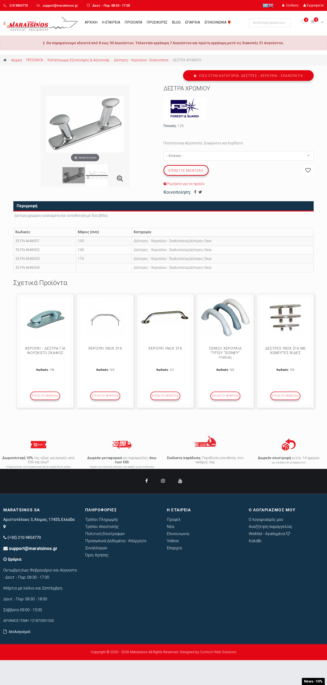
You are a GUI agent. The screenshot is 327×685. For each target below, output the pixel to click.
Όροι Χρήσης (97, 555)
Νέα (170, 526)
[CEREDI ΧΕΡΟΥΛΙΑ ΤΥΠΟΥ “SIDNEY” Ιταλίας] (225, 317)
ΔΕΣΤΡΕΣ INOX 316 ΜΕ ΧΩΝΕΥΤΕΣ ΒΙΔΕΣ (285, 350)
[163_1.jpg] (97, 175)
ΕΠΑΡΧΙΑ (192, 22)
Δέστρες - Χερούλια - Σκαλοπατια (141, 60)
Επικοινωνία (178, 533)
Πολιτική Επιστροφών (105, 533)
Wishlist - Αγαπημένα (267, 533)
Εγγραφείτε (315, 5)
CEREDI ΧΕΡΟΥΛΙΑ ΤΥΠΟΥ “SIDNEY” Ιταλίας (225, 352)
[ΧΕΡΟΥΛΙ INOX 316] (105, 318)
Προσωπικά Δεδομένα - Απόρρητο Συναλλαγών (115, 544)
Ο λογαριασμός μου (266, 519)
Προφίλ (174, 519)
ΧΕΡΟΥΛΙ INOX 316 (105, 348)
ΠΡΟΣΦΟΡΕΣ (157, 22)
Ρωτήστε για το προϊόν (186, 184)
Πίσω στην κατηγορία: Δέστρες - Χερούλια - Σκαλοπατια (250, 76)
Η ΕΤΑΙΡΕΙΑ (111, 22)
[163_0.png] (74, 175)
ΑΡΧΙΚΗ (91, 22)
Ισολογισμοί (19, 631)
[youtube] (180, 481)
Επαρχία (174, 548)
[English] (270, 5)
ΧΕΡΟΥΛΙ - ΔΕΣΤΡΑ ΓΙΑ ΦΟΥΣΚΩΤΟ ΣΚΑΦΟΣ (45, 350)
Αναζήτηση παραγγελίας (271, 526)
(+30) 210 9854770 (24, 537)
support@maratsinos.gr (60, 5)
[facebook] (146, 481)
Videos (173, 540)
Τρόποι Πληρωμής (101, 519)
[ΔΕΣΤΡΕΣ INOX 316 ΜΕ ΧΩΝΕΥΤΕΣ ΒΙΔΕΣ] (285, 318)
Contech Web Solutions (218, 652)
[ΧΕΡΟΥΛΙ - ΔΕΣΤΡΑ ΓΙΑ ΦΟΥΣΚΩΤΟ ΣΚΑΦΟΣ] (45, 318)
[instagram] (163, 481)
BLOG (176, 22)
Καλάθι (255, 540)
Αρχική (16, 60)
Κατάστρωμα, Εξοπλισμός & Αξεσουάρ (78, 60)
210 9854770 (18, 5)
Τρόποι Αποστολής (102, 526)
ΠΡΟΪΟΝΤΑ (133, 22)
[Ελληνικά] (265, 5)
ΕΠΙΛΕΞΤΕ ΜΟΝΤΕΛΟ (45, 395)
